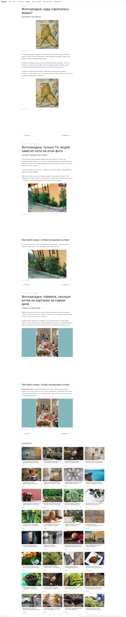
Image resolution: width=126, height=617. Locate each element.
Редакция (81, 616)
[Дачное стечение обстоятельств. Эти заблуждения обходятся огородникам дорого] (94, 583)
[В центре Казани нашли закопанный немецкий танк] (73, 562)
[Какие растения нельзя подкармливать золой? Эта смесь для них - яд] (31, 478)
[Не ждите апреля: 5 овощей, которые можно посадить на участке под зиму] (52, 583)
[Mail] (2, 1)
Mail (2, 616)
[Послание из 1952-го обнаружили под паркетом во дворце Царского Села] (94, 520)
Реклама (11, 616)
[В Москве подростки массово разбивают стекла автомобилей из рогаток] (31, 457)
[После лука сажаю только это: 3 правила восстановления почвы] (73, 541)
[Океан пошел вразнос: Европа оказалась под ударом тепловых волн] (94, 478)
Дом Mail (36, 143)
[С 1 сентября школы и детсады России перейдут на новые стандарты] (52, 520)
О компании (6, 616)
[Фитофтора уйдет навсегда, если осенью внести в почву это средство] (52, 457)
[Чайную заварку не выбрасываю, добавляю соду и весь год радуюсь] (73, 478)
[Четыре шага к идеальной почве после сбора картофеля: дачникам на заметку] (73, 604)
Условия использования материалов (91, 616)
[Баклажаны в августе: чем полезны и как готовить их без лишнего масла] (94, 562)
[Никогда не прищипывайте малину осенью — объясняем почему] (52, 562)
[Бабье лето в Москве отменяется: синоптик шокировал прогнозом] (52, 541)
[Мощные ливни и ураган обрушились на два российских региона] (31, 604)
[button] (47, 34)
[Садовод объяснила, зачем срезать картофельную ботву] (94, 604)
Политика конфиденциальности (118, 616)
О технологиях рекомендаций (105, 616)
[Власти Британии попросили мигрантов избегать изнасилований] (94, 541)
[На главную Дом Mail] (5, 1)
